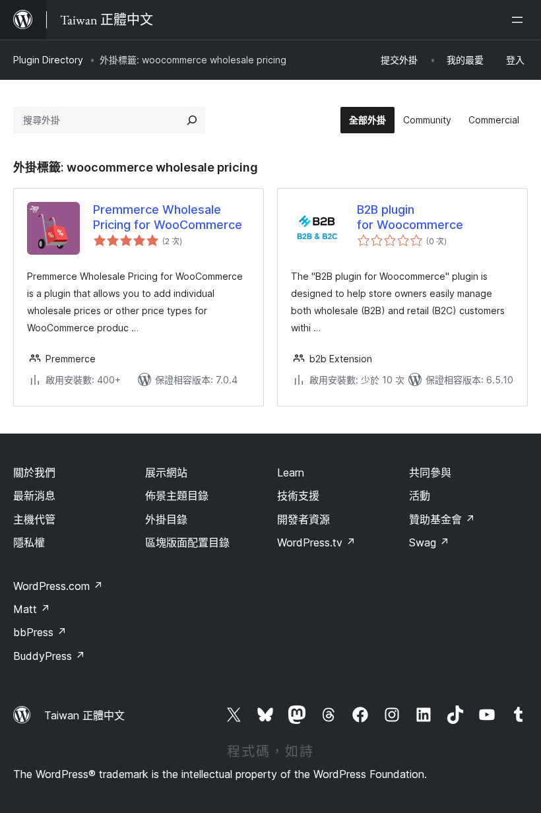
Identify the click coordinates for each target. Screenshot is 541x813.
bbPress (40, 632)
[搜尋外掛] (192, 120)
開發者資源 (303, 519)
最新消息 (34, 495)
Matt (31, 609)
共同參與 (430, 472)
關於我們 (34, 472)
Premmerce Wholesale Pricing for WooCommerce (167, 217)
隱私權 (29, 542)
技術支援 (298, 495)
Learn (290, 472)
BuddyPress (49, 656)
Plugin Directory (48, 59)
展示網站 (166, 472)
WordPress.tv (316, 542)
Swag (429, 542)
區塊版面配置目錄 (187, 542)
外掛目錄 (166, 519)
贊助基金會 (442, 519)
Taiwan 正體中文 (84, 715)
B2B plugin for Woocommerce (410, 217)
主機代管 (34, 519)
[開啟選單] (520, 20)
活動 (419, 495)
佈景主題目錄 (176, 495)
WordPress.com (58, 586)
